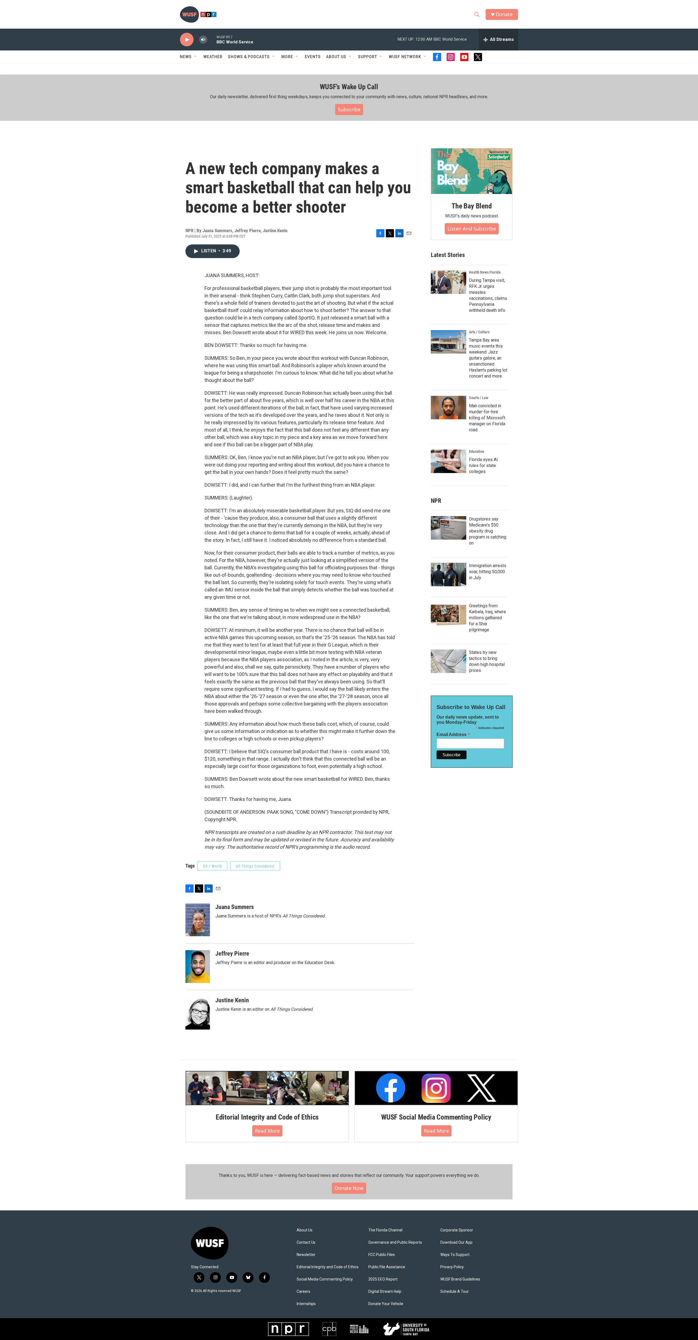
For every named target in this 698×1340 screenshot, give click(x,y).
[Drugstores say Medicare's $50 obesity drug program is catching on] (448, 528)
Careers (303, 1292)
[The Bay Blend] (471, 171)
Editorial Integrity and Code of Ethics (267, 1117)
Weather (212, 57)
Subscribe (349, 109)
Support (367, 57)
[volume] (203, 40)
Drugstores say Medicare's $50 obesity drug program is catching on (487, 531)
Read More (267, 1130)
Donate (504, 14)
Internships (306, 1304)
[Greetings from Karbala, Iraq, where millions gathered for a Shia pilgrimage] (448, 614)
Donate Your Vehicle (385, 1304)
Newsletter (306, 1255)
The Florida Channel (385, 1230)
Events (313, 57)
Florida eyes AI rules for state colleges (483, 465)
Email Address (453, 734)
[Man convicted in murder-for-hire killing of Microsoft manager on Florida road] (448, 407)
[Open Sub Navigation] (196, 57)
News (186, 57)
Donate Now (349, 1188)
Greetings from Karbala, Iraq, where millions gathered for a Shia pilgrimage (487, 617)
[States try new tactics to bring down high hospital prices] (448, 661)
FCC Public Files (381, 1255)
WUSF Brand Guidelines (460, 1279)
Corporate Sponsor (456, 1230)
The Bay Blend (472, 206)
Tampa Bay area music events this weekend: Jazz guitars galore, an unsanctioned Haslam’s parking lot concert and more (488, 358)
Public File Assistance (386, 1267)
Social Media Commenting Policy (325, 1279)
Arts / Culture (479, 332)
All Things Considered (255, 866)
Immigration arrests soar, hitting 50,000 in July (487, 571)
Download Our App (456, 1242)
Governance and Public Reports (395, 1242)
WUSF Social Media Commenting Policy (436, 1117)
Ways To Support (455, 1255)
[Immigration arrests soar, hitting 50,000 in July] (448, 574)
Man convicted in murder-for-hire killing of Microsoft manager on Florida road (487, 417)
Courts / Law (478, 398)
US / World (212, 866)
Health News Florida (485, 272)
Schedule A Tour (454, 1292)
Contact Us (306, 1242)
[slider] (212, 39)
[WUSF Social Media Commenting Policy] (436, 1088)
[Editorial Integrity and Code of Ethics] (267, 1088)
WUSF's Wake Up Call (349, 87)
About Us (304, 1230)
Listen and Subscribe (471, 228)
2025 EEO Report (383, 1279)
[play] (186, 40)
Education (476, 451)
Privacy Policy (452, 1267)
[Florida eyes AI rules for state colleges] (448, 461)
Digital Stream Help (384, 1292)
